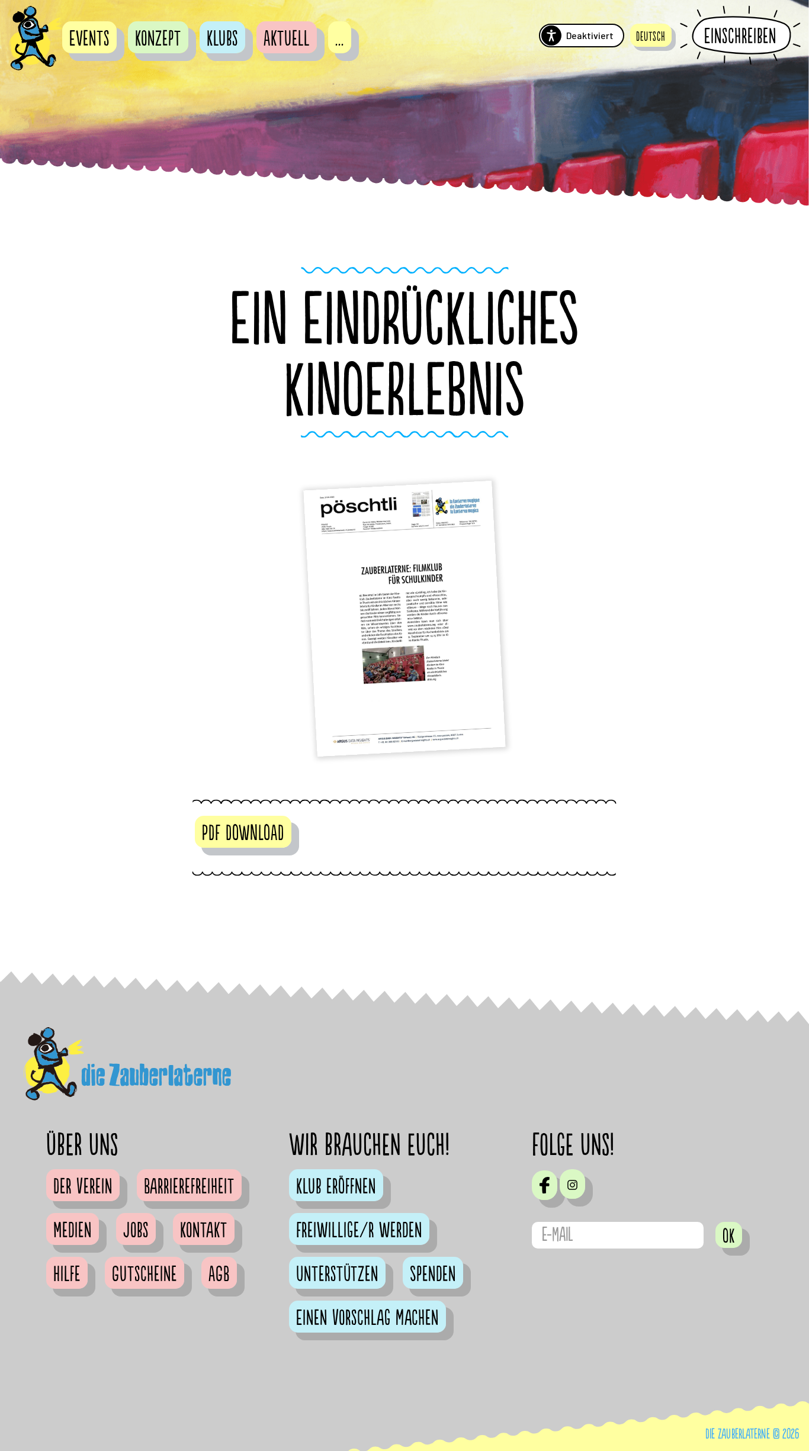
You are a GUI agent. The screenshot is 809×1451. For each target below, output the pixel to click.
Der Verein (83, 1187)
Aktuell (287, 39)
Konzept (158, 39)
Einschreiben (740, 36)
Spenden (433, 1274)
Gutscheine (144, 1274)
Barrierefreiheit (189, 1187)
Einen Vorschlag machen (367, 1318)
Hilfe (67, 1274)
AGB (219, 1274)
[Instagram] (572, 1184)
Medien (72, 1230)
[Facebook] (544, 1185)
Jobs (136, 1230)
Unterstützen (337, 1274)
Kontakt (203, 1230)
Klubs (222, 39)
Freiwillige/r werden (359, 1230)
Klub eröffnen (336, 1187)
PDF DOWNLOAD (243, 833)
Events (89, 39)
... (339, 39)
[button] (651, 35)
